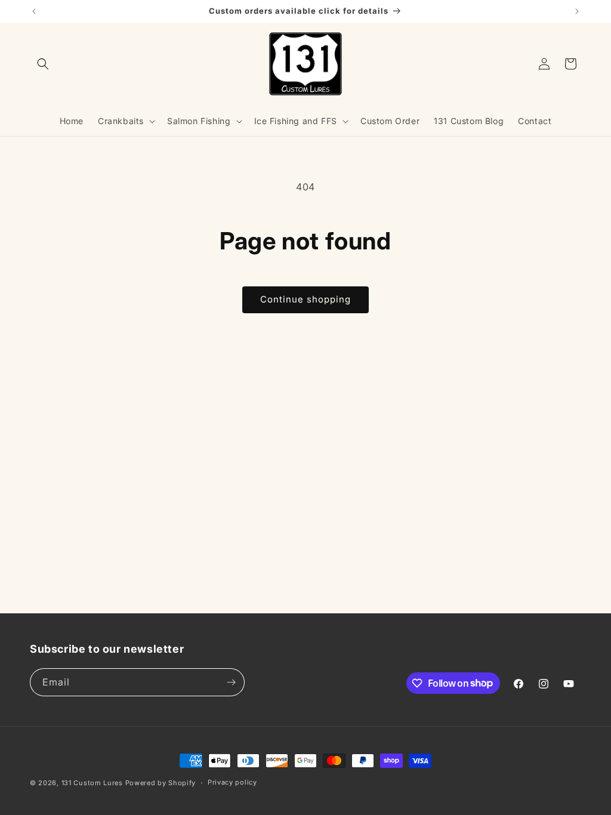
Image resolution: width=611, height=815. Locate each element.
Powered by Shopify (160, 783)
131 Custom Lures (92, 783)
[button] (43, 64)
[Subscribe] (231, 682)
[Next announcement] (577, 11)
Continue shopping (305, 299)
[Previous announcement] (34, 11)
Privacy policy (232, 782)
